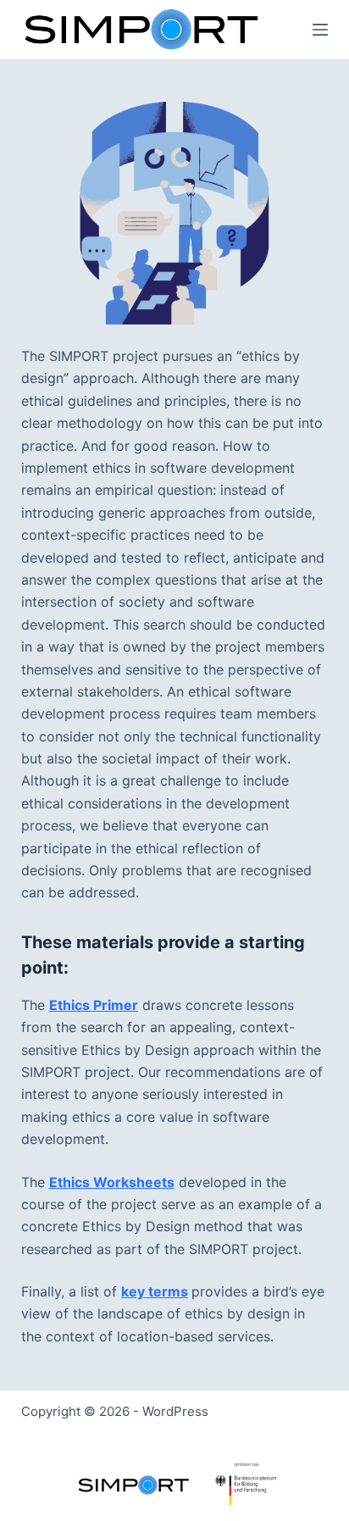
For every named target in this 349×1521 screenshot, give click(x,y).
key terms (154, 1291)
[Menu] (320, 29)
